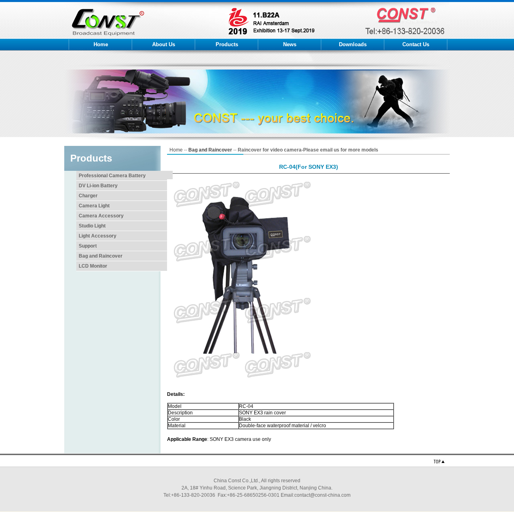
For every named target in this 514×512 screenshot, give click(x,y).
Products (227, 44)
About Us (163, 44)
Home (101, 44)
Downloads (353, 44)
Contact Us (415, 44)
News (289, 44)
